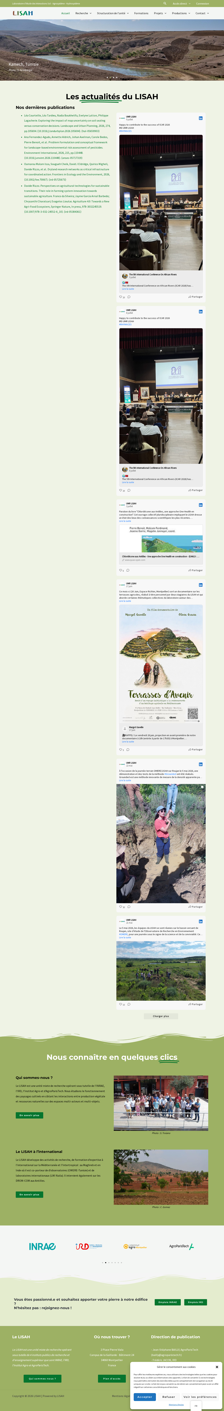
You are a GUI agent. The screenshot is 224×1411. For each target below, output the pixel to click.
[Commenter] (128, 297)
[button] (217, 1367)
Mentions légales (176, 1404)
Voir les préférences (200, 1397)
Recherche (81, 13)
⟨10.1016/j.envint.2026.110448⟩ (42, 158)
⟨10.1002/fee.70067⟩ (36, 179)
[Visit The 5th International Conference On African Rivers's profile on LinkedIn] (125, 276)
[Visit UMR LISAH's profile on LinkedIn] (122, 118)
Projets (158, 13)
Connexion (202, 3)
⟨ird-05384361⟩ (72, 211)
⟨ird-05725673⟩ (57, 179)
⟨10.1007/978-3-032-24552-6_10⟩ (43, 211)
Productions (179, 13)
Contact (200, 13)
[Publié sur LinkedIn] (201, 118)
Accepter (144, 1397)
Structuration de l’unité (111, 13)
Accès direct (180, 3)
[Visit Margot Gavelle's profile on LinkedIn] (125, 728)
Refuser (168, 1397)
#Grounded (170, 774)
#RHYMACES (125, 131)
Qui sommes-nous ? (42, 1378)
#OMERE (123, 934)
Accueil (65, 13)
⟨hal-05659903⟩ (90, 131)
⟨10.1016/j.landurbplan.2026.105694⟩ (58, 131)
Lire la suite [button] (128, 288)
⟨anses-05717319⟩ (71, 158)
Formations (141, 13)
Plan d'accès (112, 1378)
